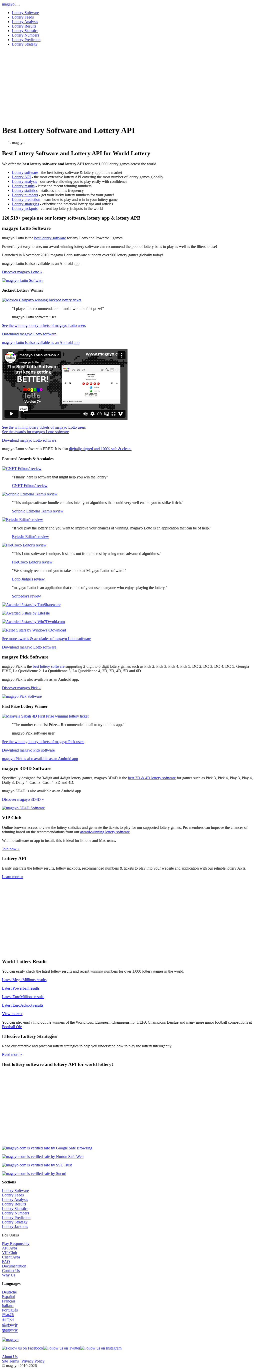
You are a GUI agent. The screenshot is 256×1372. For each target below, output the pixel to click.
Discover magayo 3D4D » (23, 799)
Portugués (10, 1310)
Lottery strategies (25, 204)
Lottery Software (25, 13)
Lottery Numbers (25, 35)
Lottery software (25, 172)
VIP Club (9, 1252)
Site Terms (10, 1361)
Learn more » (12, 877)
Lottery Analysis (25, 22)
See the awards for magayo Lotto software (35, 432)
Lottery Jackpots (15, 1226)
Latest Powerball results (21, 988)
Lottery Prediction (26, 40)
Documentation (14, 1266)
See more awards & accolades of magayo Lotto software (46, 638)
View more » (12, 1014)
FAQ (6, 1261)
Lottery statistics (25, 190)
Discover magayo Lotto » (22, 272)
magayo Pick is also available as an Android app (40, 759)
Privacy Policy (33, 1361)
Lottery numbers (25, 195)
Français (8, 1301)
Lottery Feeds (23, 17)
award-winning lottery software (105, 832)
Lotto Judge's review (28, 579)
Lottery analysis (24, 181)
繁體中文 (10, 1330)
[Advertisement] (128, 86)
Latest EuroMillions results (23, 997)
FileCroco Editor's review (32, 562)
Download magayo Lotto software (29, 334)
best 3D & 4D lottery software (152, 778)
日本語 (8, 1315)
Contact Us (11, 1270)
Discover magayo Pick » (21, 688)
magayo (8, 4)
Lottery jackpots (25, 208)
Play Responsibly (16, 1243)
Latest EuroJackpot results (22, 1005)
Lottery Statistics (25, 31)
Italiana (8, 1305)
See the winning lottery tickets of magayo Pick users (43, 742)
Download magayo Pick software (28, 750)
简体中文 (10, 1325)
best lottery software (50, 238)
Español (8, 1296)
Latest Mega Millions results (24, 980)
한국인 (8, 1320)
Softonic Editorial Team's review (38, 511)
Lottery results (23, 186)
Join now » (11, 849)
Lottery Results (24, 26)
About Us (10, 1356)
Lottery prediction (26, 199)
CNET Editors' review (30, 485)
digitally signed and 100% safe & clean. (100, 449)
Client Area (11, 1257)
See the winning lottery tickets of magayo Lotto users (44, 325)
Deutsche (9, 1292)
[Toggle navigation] (18, 5)
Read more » (12, 1054)
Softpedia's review (26, 596)
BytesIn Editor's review (30, 536)
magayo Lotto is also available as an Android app (41, 342)
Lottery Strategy (25, 44)
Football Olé (12, 1027)
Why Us (8, 1275)
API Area (9, 1248)
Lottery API (21, 177)
